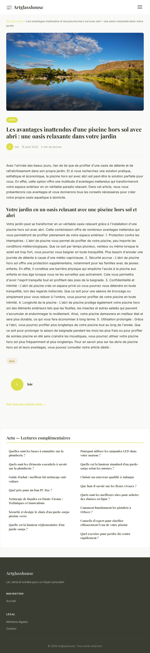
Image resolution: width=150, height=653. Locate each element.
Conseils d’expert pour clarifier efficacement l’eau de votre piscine (104, 523)
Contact (11, 628)
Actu (21, 21)
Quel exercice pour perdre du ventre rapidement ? (105, 536)
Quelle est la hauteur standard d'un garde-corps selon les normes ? (109, 466)
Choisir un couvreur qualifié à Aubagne (107, 477)
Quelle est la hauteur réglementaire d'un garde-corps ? (36, 527)
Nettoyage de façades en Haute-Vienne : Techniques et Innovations (36, 501)
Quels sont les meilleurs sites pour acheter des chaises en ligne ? (109, 497)
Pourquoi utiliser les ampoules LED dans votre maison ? (108, 453)
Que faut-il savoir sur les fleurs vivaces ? (108, 486)
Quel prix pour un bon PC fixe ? (30, 490)
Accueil (10, 21)
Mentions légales (17, 621)
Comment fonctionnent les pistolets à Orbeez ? (105, 510)
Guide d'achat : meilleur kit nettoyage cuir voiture (37, 479)
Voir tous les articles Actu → (26, 404)
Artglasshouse (24, 7)
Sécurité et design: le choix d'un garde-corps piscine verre (39, 514)
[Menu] (140, 7)
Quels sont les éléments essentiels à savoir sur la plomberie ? (38, 466)
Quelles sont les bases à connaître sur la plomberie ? (36, 453)
